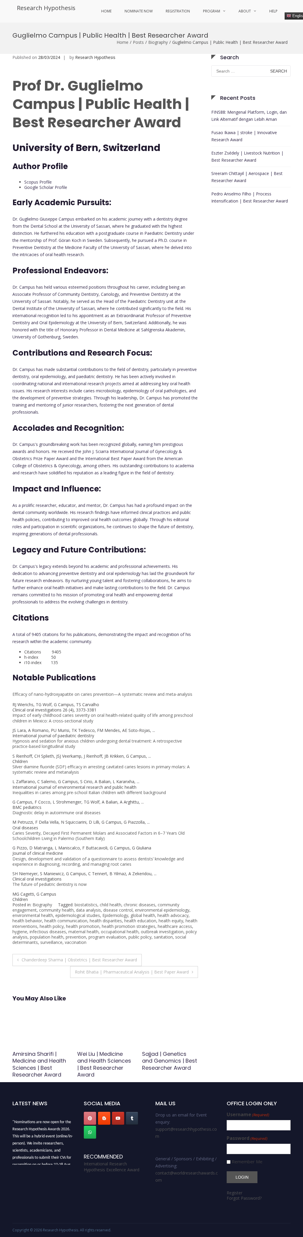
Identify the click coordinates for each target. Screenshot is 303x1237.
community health (56, 910)
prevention (76, 937)
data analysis (88, 910)
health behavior (27, 920)
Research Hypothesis (46, 8)
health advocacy (172, 915)
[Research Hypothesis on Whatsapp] (90, 1132)
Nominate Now (139, 11)
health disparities (106, 920)
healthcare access (175, 926)
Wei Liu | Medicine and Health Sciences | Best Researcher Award (39, 1064)
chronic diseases (139, 904)
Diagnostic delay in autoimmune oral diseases (56, 812)
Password (247, 1138)
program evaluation (107, 937)
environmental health (32, 915)
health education (140, 920)
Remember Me (247, 1161)
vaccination (75, 942)
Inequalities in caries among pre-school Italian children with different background (89, 792)
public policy (140, 937)
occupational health (119, 931)
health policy (52, 926)
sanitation (163, 937)
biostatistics (86, 904)
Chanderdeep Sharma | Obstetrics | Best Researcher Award (79, 960)
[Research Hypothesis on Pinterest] (90, 1118)
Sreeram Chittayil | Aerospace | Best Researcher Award (247, 177)
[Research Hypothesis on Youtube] (118, 1118)
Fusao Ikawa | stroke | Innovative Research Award (244, 136)
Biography (158, 42)
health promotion (82, 926)
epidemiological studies (77, 915)
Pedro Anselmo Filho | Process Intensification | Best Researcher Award (249, 197)
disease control (118, 910)
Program (211, 11)
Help (273, 11)
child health (110, 904)
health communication (65, 920)
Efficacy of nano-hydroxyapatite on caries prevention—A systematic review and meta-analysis (102, 694)
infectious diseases (48, 931)
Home (106, 11)
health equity (171, 920)
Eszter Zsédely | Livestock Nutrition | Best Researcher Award (247, 156)
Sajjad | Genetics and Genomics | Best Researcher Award (104, 1060)
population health (46, 937)
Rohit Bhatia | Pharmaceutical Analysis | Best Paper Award (132, 972)
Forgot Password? (244, 1198)
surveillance (51, 942)
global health (142, 915)
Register (234, 1193)
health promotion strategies (128, 926)
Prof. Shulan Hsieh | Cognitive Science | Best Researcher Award (167, 1064)
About (244, 11)
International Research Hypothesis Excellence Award (111, 1166)
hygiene (19, 931)
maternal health (83, 931)
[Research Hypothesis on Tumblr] (132, 1118)
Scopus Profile (38, 182)
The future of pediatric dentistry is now (49, 884)
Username (248, 1114)
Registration (178, 11)
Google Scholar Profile (45, 187)
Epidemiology (115, 915)
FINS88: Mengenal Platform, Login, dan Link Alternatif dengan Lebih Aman (249, 115)
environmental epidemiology (162, 910)
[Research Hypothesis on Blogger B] (104, 1118)
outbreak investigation (162, 931)
